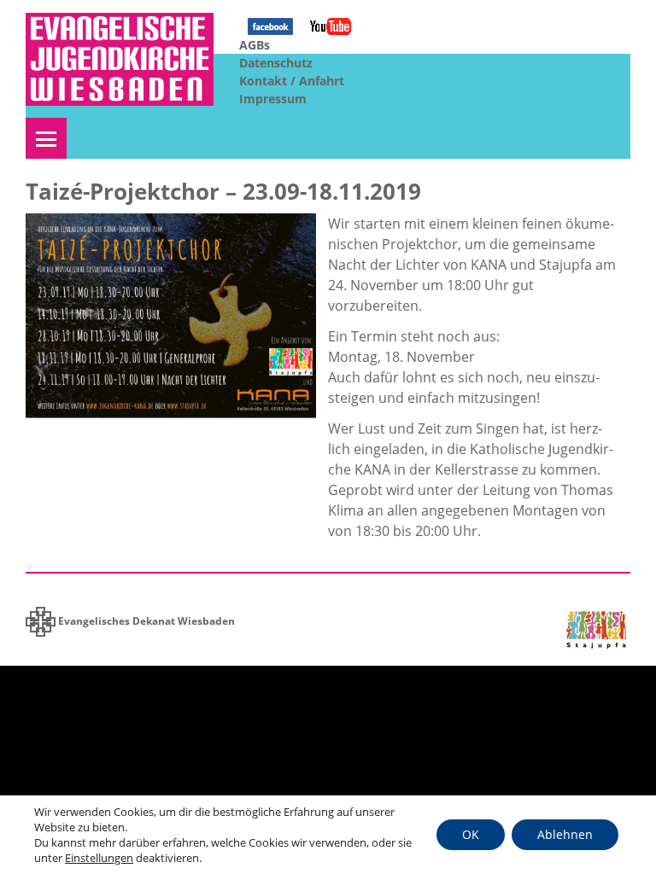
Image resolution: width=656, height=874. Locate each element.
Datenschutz (276, 63)
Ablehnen (565, 834)
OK (470, 834)
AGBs (254, 45)
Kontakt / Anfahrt (291, 81)
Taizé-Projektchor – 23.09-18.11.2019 (223, 191)
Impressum (273, 98)
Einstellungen (99, 857)
